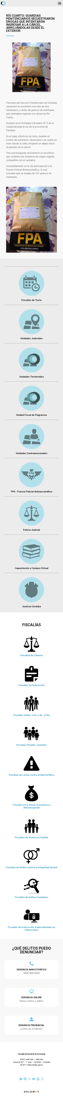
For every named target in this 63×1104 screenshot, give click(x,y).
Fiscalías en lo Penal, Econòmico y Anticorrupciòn (31, 806)
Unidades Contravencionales (31, 453)
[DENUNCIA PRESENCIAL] (31, 1019)
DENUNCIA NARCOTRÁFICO (31, 969)
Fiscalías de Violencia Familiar (31, 837)
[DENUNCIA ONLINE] (31, 991)
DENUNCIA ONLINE (31, 997)
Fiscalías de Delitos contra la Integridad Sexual (31, 867)
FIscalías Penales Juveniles (31, 745)
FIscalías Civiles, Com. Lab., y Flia (31, 715)
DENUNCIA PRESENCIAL (31, 1025)
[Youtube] (33, 1079)
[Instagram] (42, 1079)
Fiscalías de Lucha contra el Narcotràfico (31, 775)
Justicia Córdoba (31, 606)
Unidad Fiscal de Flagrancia (31, 415)
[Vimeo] (38, 1079)
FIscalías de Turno (31, 300)
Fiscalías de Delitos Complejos (31, 897)
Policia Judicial (31, 530)
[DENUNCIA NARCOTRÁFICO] (31, 964)
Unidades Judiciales (31, 338)
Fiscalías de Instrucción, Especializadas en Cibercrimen (31, 928)
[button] (59, 3)
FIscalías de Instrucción (32, 685)
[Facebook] (25, 1079)
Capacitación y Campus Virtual (31, 568)
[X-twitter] (29, 1079)
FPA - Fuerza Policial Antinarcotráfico (31, 491)
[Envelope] (20, 1079)
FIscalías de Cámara (31, 655)
